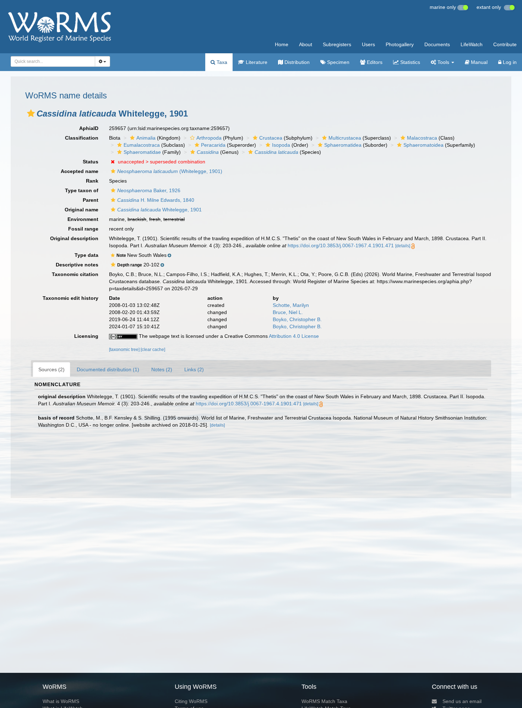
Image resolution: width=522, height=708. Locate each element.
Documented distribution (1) (108, 369)
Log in (509, 62)
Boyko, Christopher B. (297, 319)
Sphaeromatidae (142, 152)
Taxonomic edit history (70, 298)
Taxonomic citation (75, 274)
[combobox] (53, 61)
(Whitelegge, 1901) (169, 171)
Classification (81, 138)
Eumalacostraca (142, 145)
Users (368, 44)
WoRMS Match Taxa (324, 701)
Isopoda (281, 145)
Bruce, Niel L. (288, 312)
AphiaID (88, 128)
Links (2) (194, 369)
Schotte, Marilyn (291, 305)
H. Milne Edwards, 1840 (155, 200)
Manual (478, 62)
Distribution (296, 62)
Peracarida (213, 145)
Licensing (86, 336)
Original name (81, 209)
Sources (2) (51, 369)
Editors (373, 62)
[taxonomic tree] (125, 349)
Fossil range (83, 229)
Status (90, 161)
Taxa (221, 62)
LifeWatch (472, 44)
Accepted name (79, 171)
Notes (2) (161, 369)
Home (281, 44)
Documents (437, 44)
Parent (90, 200)
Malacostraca (422, 138)
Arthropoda (209, 138)
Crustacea (270, 138)
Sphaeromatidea (342, 145)
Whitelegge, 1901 (159, 209)
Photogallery (400, 44)
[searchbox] (51, 61)
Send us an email (462, 701)
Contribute (505, 44)
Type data (86, 255)
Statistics (409, 62)
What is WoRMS (61, 701)
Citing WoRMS (191, 701)
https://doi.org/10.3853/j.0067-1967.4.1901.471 (341, 245)
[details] (402, 245)
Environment (82, 219)
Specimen (337, 62)
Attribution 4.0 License (294, 336)
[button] (31, 113)
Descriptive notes (77, 264)
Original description (74, 238)
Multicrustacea (344, 138)
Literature (255, 62)
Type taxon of (81, 190)
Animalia (146, 138)
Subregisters (337, 44)
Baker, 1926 (148, 190)
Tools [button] (443, 62)
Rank (92, 181)
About (305, 44)
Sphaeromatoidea (423, 145)
